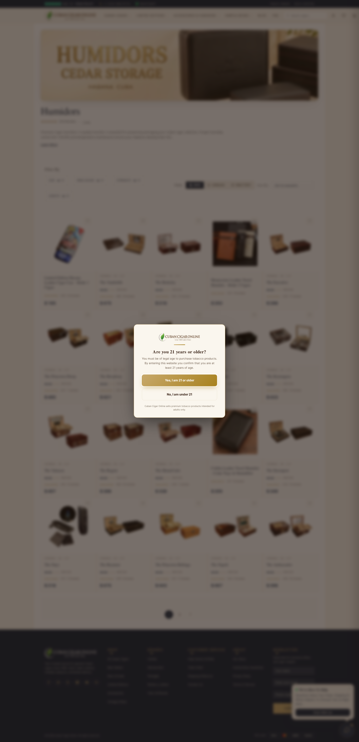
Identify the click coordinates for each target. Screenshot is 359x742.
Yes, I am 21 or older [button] (179, 380)
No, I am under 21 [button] (179, 394)
